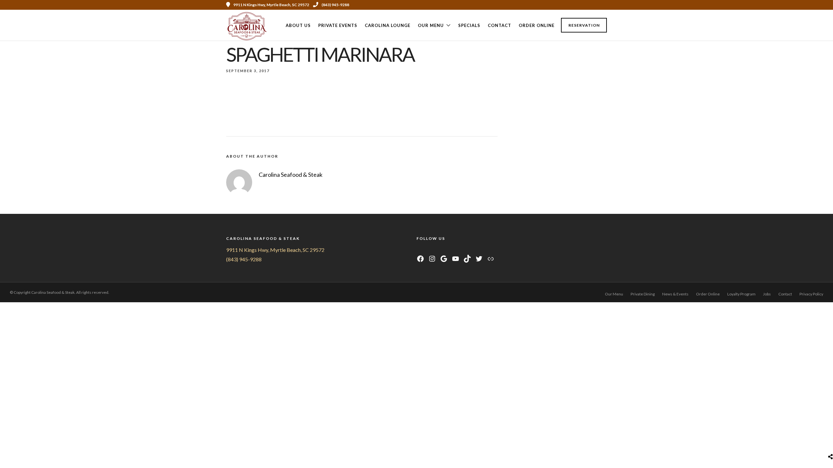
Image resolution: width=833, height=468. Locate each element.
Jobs (767, 294)
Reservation (584, 25)
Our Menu (431, 25)
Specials (469, 25)
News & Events (675, 294)
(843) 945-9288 (335, 4)
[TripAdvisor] (444, 250)
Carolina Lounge (387, 25)
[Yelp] (604, 5)
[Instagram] (587, 5)
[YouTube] (436, 250)
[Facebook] (419, 250)
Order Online (536, 25)
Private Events (337, 25)
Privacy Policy (811, 294)
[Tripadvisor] (596, 5)
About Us (298, 25)
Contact (499, 25)
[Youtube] (578, 5)
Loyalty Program (741, 294)
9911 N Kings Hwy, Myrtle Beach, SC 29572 (275, 250)
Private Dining (643, 294)
